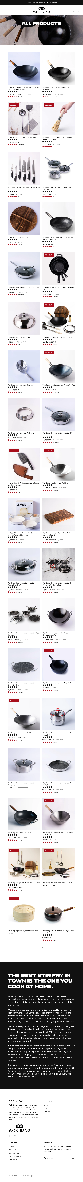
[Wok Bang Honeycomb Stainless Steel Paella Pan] (58, 764)
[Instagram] (15, 1136)
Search (11, 1147)
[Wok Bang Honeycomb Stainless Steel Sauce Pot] (58, 714)
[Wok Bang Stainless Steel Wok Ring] (24, 414)
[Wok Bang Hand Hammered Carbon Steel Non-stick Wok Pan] (58, 218)
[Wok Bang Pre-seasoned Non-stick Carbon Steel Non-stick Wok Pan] (24, 68)
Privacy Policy (14, 1150)
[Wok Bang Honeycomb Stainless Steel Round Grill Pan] (24, 664)
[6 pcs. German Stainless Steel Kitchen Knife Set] (24, 168)
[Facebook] (10, 1136)
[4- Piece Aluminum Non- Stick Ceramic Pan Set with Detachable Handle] (24, 514)
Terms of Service (15, 1156)
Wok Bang (17, 1176)
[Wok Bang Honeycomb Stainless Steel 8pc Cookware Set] (24, 614)
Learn (46, 1108)
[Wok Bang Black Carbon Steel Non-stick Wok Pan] (58, 68)
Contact (47, 1112)
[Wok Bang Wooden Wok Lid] (24, 218)
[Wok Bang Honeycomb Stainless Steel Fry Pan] (58, 414)
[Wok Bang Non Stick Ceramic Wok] (24, 814)
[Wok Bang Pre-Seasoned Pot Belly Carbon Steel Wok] (58, 912)
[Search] (74, 10)
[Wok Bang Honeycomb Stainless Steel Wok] (24, 268)
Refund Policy (14, 1153)
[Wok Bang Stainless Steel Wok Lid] (24, 318)
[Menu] (3, 10)
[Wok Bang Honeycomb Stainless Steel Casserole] (24, 764)
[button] (13, 92)
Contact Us (13, 1160)
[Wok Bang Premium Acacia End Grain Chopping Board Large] (58, 514)
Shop (46, 1105)
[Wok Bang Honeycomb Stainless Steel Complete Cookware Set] (58, 564)
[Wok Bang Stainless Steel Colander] (24, 366)
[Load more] (41, 948)
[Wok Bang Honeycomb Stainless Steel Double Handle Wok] (24, 564)
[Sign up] (73, 1158)
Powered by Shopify (27, 1176)
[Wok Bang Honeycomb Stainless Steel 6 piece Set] (58, 168)
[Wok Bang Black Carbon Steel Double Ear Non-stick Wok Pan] (58, 614)
